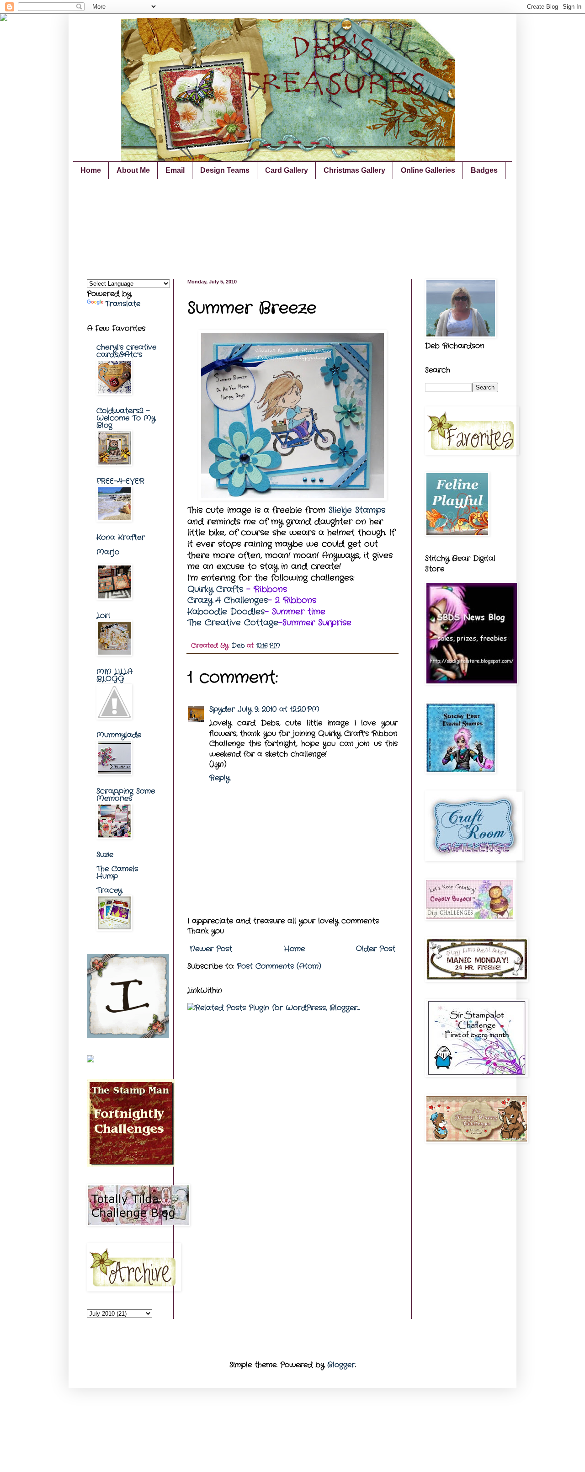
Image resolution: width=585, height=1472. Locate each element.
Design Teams (225, 170)
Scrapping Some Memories (125, 795)
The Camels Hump (117, 872)
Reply (219, 778)
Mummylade (118, 735)
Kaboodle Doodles (226, 612)
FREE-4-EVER (120, 481)
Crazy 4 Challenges (227, 600)
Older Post (375, 949)
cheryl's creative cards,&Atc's (126, 351)
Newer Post (211, 949)
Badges (484, 170)
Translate (122, 304)
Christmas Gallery (354, 170)
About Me (133, 170)
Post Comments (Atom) (279, 966)
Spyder (222, 709)
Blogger (341, 1365)
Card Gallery (286, 170)
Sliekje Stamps (357, 510)
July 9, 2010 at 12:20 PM (278, 709)
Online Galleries (428, 170)
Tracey (109, 890)
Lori (103, 615)
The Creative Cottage (232, 623)
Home (90, 170)
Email (175, 170)
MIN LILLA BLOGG (114, 675)
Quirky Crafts (215, 589)
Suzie (104, 854)
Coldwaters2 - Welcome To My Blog (125, 418)
